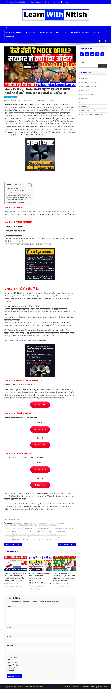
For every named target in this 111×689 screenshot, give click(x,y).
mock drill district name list (64, 529)
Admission (10, 37)
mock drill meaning (34, 534)
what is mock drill (45, 540)
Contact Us (66, 2)
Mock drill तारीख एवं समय (15, 190)
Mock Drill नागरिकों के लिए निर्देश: (18, 195)
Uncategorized (86, 106)
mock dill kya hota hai (13, 529)
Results (96, 32)
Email (9, 636)
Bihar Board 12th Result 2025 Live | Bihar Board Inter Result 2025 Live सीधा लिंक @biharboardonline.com (15, 577)
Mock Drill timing (12, 193)
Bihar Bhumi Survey (88, 86)
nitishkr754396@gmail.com (27, 100)
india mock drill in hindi (48, 526)
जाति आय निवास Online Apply (80, 32)
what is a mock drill (28, 540)
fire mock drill (11, 526)
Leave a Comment (46, 100)
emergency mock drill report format (51, 523)
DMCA (47, 2)
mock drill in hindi (12, 531)
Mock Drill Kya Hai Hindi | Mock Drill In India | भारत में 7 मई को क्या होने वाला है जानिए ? (14, 544)
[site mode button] (101, 41)
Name (9, 628)
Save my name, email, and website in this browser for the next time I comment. (13, 664)
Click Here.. (41, 404)
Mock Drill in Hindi (13, 188)
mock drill (28, 529)
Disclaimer (39, 2)
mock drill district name (43, 529)
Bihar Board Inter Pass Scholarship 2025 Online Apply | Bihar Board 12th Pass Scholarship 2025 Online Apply (68, 544)
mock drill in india (28, 531)
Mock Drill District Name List (16, 200)
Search (81, 62)
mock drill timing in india (56, 537)
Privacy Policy (55, 2)
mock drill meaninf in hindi (15, 534)
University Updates (45, 32)
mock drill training (12, 540)
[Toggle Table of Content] (28, 185)
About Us (31, 2)
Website (10, 645)
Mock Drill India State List (15, 202)
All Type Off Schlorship (14, 32)
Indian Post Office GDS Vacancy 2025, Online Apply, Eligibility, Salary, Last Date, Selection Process (64, 577)
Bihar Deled (30, 32)
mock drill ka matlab (44, 531)
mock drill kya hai (61, 531)
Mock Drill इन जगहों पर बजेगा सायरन (19, 197)
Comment (11, 607)
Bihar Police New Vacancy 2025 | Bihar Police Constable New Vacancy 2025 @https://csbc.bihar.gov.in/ (40, 578)
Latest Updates (60, 32)
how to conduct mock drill (28, 526)
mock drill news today (14, 537)
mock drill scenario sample (34, 537)
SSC (82, 102)
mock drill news (50, 534)
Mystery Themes (48, 687)
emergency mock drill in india (24, 523)
